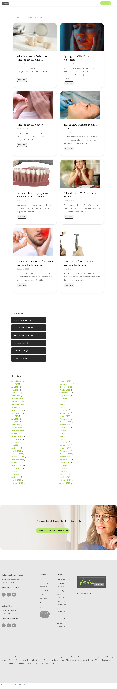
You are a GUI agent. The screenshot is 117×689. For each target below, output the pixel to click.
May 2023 (15, 474)
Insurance (43, 599)
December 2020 (65, 451)
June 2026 (15, 387)
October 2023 (16, 462)
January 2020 (64, 483)
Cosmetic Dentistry (23, 320)
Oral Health (19, 343)
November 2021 (65, 422)
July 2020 (63, 465)
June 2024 (15, 442)
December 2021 (65, 419)
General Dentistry (22, 328)
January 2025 (16, 428)
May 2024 (15, 445)
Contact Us (44, 614)
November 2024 (17, 430)
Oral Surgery (39, 17)
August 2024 (16, 439)
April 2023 (15, 477)
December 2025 (17, 401)
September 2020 (65, 460)
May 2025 (15, 422)
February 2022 (65, 413)
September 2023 (17, 465)
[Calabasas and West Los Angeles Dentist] (5, 3)
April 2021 (63, 439)
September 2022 (65, 393)
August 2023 (16, 468)
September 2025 (17, 410)
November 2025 (17, 404)
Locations (43, 607)
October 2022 (64, 390)
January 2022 (64, 416)
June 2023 (15, 471)
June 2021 (63, 433)
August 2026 (16, 381)
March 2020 (64, 477)
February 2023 (17, 483)
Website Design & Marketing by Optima (15, 684)
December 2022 (65, 384)
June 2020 (63, 468)
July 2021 (63, 430)
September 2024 (17, 436)
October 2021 (64, 425)
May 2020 (63, 471)
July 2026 (15, 384)
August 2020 (64, 462)
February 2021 (65, 445)
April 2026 (15, 393)
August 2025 (16, 413)
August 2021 (64, 428)
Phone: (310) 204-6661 (10, 618)
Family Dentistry (63, 579)
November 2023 (17, 460)
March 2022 (64, 410)
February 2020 (65, 480)
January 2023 (64, 381)
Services (43, 594)
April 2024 (15, 448)
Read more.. (22, 80)
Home (17, 17)
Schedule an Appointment (52, 530)
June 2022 (63, 401)
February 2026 (17, 398)
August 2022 (64, 396)
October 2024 (16, 433)
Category (29, 17)
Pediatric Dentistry (23, 358)
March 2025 (16, 425)
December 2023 (17, 457)
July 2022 (63, 398)
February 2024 (17, 454)
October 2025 (16, 407)
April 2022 (63, 407)
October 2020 (64, 457)
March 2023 (16, 480)
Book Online (106, 3)
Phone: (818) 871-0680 (10, 587)
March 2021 (64, 442)
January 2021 (64, 448)
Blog (22, 17)
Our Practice (45, 590)
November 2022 (65, 387)
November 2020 (65, 454)
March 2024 (16, 451)
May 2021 (63, 436)
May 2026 (15, 390)
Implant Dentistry (22, 335)
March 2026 (16, 396)
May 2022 (63, 404)
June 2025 (15, 419)
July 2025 (15, 416)
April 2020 (63, 474)
